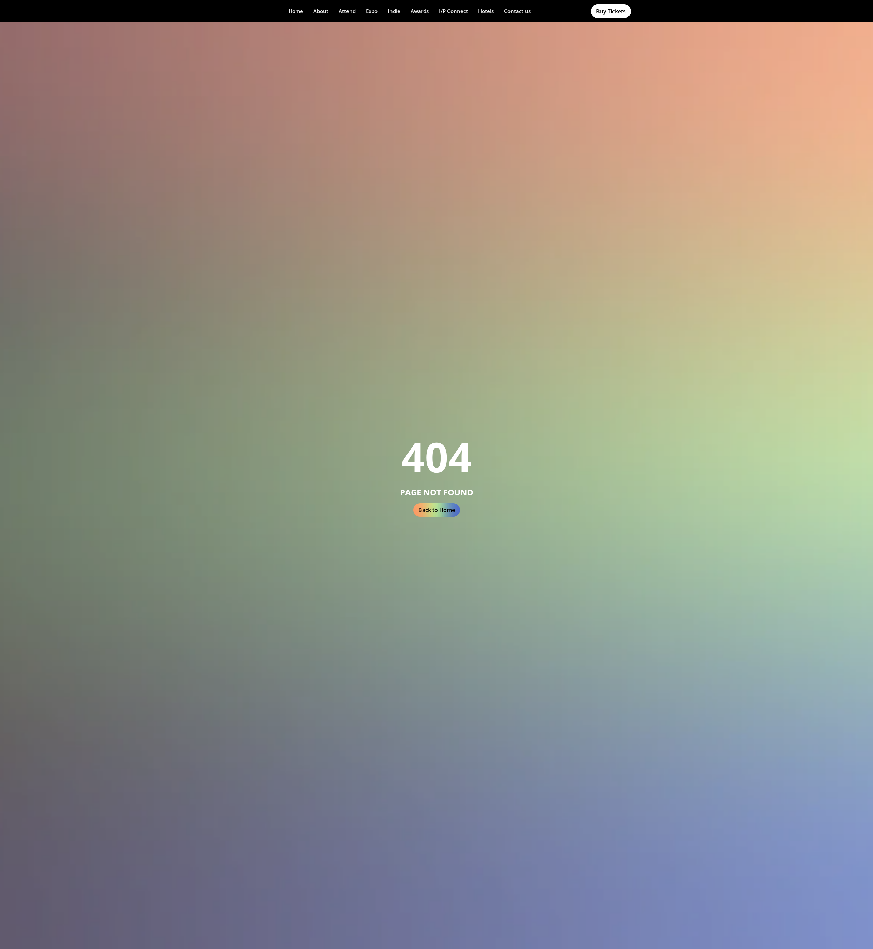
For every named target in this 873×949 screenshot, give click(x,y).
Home (295, 11)
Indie (394, 11)
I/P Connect (453, 11)
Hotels (486, 11)
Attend (347, 11)
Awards (420, 11)
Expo (372, 11)
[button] (321, 11)
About (320, 11)
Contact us (517, 11)
